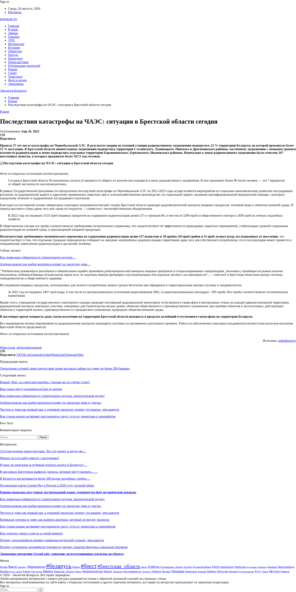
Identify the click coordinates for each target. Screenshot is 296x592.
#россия (222, 571)
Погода (13, 55)
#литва (26, 571)
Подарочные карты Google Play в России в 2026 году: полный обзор (47, 485)
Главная (13, 26)
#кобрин (272, 567)
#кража (4, 571)
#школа (285, 571)
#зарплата (240, 566)
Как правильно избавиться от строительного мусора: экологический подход (52, 499)
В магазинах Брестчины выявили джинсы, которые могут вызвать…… (49, 471)
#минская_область (64, 571)
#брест (89, 566)
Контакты (15, 12)
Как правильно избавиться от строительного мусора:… (38, 257)
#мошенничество (92, 571)
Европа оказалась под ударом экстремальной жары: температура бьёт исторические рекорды (68, 492)
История (14, 47)
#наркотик (118, 571)
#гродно (188, 567)
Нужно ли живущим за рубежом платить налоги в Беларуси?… (43, 465)
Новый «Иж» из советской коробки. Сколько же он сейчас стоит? (45, 382)
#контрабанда (286, 566)
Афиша (13, 33)
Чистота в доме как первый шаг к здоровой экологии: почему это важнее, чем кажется (59, 513)
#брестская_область (13, 347)
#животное (227, 566)
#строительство (246, 571)
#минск (48, 571)
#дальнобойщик (202, 567)
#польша (177, 571)
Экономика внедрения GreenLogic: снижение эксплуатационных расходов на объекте (62, 554)
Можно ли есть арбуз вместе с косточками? (29, 458)
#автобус (22, 567)
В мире (13, 29)
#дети (215, 566)
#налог (108, 571)
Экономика (16, 84)
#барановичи (36, 567)
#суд (258, 571)
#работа (211, 571)
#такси (265, 571)
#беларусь (58, 566)
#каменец (262, 567)
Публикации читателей (24, 65)
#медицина (36, 571)
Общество (15, 51)
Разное (12, 69)
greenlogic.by (8, 19)
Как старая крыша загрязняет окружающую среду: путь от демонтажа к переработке (58, 526)
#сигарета (233, 571)
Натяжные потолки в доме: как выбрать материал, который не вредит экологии (54, 519)
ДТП (11, 40)
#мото (79, 571)
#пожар (166, 571)
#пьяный (202, 571)
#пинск (156, 571)
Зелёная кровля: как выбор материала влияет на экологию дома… (45, 264)
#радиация (34, 347)
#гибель (153, 567)
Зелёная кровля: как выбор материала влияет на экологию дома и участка (50, 506)
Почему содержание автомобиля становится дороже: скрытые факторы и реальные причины (64, 547)
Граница (14, 36)
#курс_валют (15, 571)
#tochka (3, 567)
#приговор (191, 571)
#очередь (146, 571)
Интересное (16, 44)
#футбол (274, 571)
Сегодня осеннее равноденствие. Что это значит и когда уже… (43, 451)
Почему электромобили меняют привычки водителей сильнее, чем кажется (52, 540)
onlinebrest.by (287, 340)
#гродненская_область (171, 567)
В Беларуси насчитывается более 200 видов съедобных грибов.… (45, 478)
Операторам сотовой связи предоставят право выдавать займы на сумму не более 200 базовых (65, 368)
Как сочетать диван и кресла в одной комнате (31, 533)
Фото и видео (17, 80)
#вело (144, 567)
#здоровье (252, 567)
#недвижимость (133, 571)
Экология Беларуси (13, 90)
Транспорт (15, 76)
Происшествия (18, 62)
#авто (12, 567)
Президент (15, 58)
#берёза (76, 567)
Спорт (12, 73)
